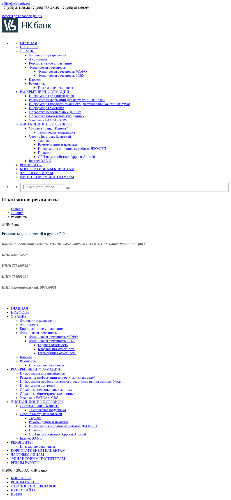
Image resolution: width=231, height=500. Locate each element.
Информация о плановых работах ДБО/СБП (72, 148)
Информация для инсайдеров (51, 96)
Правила (44, 153)
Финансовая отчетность (47, 67)
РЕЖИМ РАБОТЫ (25, 463)
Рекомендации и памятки (57, 144)
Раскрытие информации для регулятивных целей (67, 100)
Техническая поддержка (56, 132)
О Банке (17, 213)
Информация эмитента (46, 108)
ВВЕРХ (17, 494)
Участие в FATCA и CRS (48, 120)
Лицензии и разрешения (47, 55)
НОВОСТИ (29, 47)
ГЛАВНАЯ (28, 43)
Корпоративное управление (50, 63)
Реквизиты (37, 84)
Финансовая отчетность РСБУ (61, 75)
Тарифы (44, 140)
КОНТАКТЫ (21, 478)
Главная (17, 209)
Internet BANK (40, 161)
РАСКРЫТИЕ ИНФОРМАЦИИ (44, 92)
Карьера (35, 79)
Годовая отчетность (53, 345)
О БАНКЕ (28, 51)
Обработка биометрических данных (56, 116)
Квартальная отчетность (56, 349)
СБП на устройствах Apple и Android (66, 157)
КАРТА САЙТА (23, 490)
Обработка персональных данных (55, 112)
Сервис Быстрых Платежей (50, 136)
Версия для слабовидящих (22, 16)
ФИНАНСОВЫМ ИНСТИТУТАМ (47, 177)
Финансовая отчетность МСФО (62, 71)
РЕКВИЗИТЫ (31, 165)
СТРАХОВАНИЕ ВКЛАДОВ (33, 486)
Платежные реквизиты (55, 88)
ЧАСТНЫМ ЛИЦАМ (36, 173)
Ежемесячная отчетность (57, 353)
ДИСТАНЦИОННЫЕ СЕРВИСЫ (46, 124)
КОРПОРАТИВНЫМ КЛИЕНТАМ (47, 169)
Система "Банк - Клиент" (48, 128)
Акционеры (38, 59)
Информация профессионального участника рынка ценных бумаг (79, 104)
